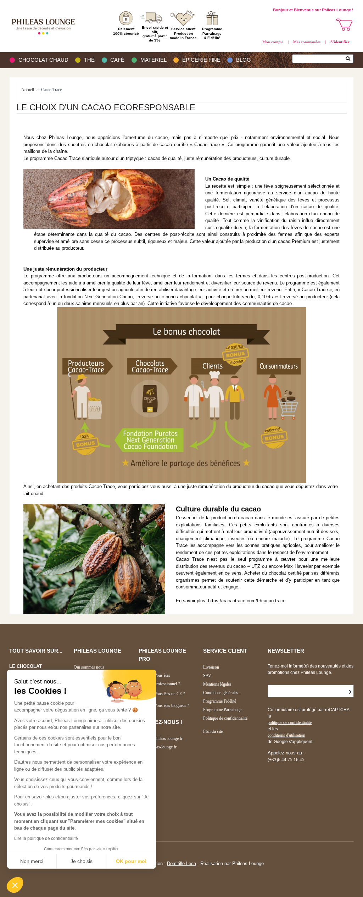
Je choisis (82, 861)
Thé (89, 60)
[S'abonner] (350, 692)
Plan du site (213, 731)
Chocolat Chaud (43, 60)
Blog (243, 60)
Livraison (211, 667)
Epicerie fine (201, 60)
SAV (207, 675)
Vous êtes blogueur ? (171, 705)
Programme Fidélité (219, 701)
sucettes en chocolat (90, 144)
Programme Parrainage (222, 709)
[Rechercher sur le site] (350, 59)
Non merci (31, 861)
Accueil (27, 89)
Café (117, 60)
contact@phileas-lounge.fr (161, 738)
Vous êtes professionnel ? (167, 679)
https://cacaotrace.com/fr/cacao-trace (246, 600)
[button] (14, 884)
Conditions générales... (222, 692)
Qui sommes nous (89, 667)
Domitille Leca (181, 863)
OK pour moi (131, 861)
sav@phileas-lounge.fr (158, 746)
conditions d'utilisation (286, 735)
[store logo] (45, 26)
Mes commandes (306, 42)
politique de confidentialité (290, 722)
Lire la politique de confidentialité (46, 838)
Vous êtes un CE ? (169, 693)
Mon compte (272, 42)
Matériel (153, 60)
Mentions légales (217, 684)
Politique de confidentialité (225, 718)
